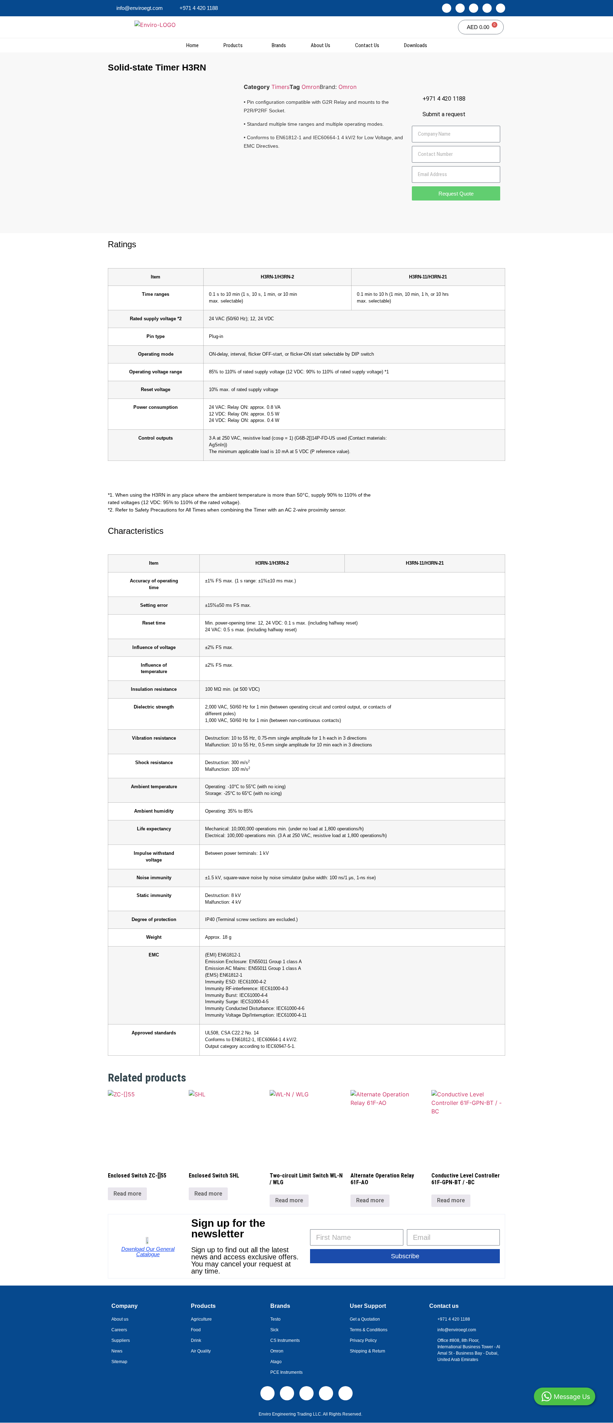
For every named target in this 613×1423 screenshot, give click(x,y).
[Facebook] (473, 8)
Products (233, 45)
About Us (320, 45)
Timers (280, 86)
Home (192, 45)
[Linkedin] (446, 8)
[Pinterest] (500, 8)
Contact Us (367, 45)
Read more (127, 1193)
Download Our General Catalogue (148, 1251)
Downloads (415, 45)
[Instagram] (460, 8)
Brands (279, 45)
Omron (311, 86)
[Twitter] (487, 8)
